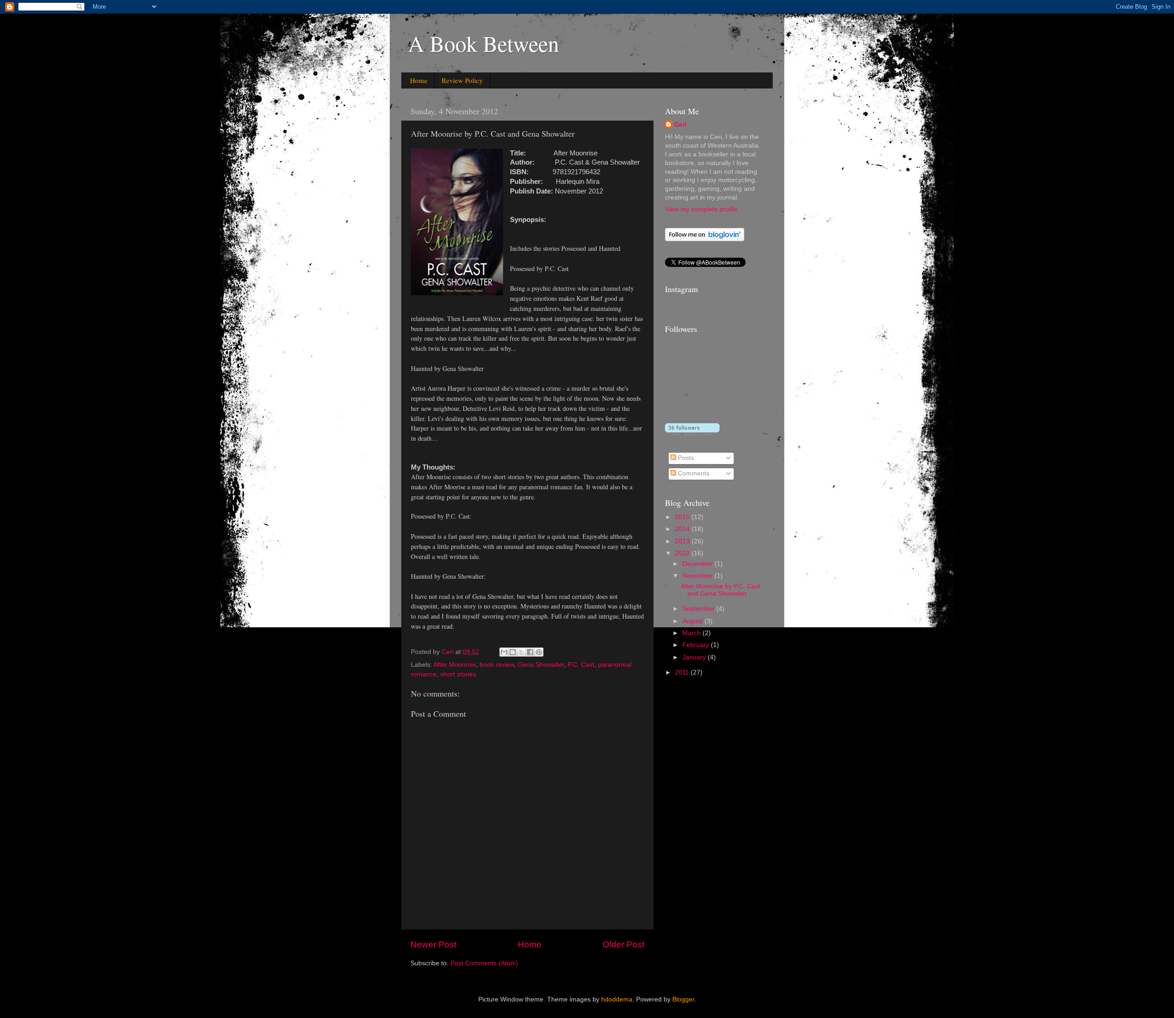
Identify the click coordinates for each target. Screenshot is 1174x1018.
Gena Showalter (541, 664)
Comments (692, 473)
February (696, 645)
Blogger (683, 999)
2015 (683, 517)
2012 (683, 553)
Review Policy (462, 80)
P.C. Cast (581, 664)
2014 (683, 529)
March (692, 633)
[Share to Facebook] (530, 652)
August (693, 621)
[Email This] (504, 652)
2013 (683, 541)
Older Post (623, 944)
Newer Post (433, 944)
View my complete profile (701, 209)
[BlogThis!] (512, 652)
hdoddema (616, 999)
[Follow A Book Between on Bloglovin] (704, 239)
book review (497, 664)
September (699, 608)
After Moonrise (454, 664)
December (698, 563)
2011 (683, 672)
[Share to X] (521, 652)
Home (418, 80)
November (698, 575)
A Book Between (483, 43)
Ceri (680, 124)
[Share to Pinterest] (538, 652)
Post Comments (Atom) (484, 963)
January (695, 657)
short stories (458, 674)
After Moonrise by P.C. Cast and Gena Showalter (720, 590)
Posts (685, 457)
